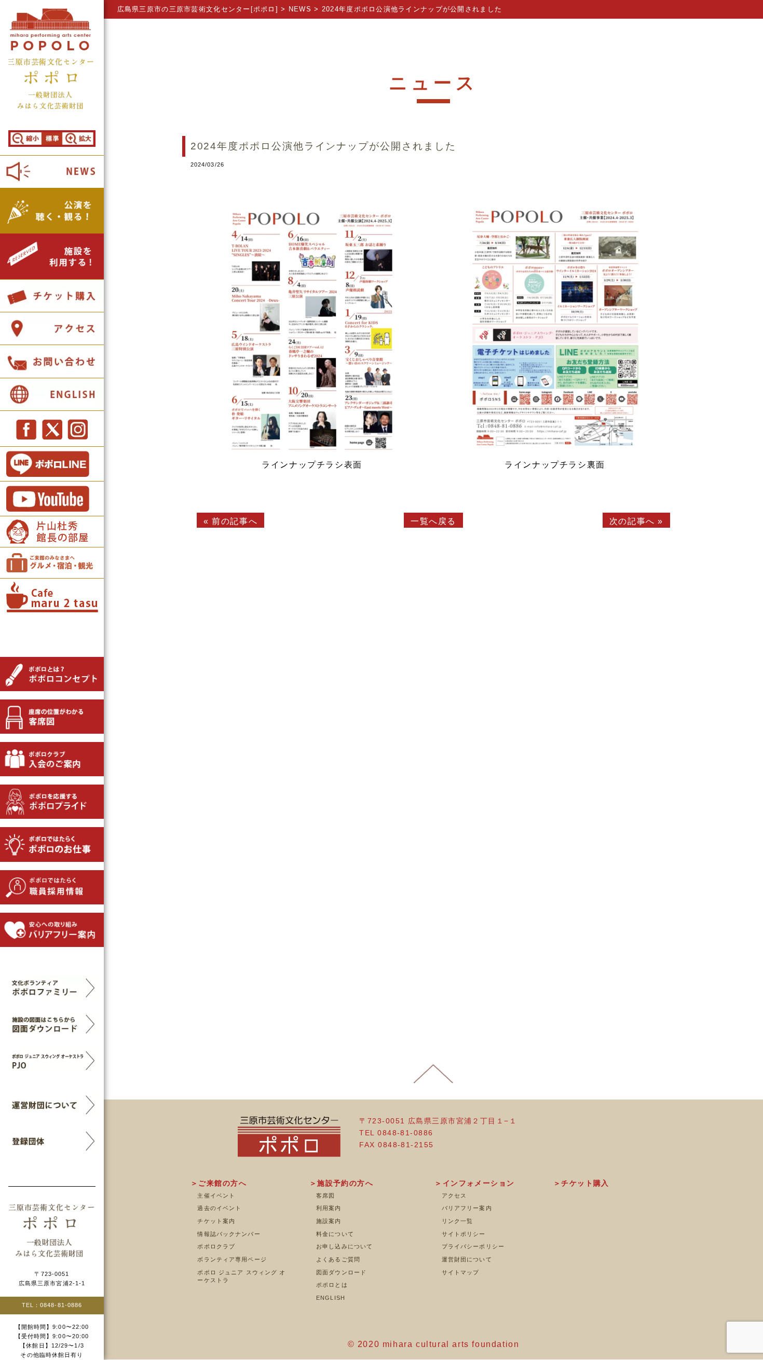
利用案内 (328, 1208)
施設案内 (328, 1221)
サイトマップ (461, 1272)
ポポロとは (332, 1285)
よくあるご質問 (338, 1259)
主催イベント (216, 1195)
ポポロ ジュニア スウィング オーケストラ (241, 1276)
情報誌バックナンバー (228, 1234)
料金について (335, 1234)
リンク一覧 (457, 1221)
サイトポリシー (464, 1234)
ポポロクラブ (216, 1246)
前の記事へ (234, 521)
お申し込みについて (344, 1246)
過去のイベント (219, 1208)
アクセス (454, 1195)
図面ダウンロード (341, 1272)
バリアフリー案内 (467, 1208)
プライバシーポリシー (473, 1246)
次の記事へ (632, 521)
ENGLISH (330, 1298)
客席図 (325, 1195)
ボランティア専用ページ (231, 1259)
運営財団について (467, 1259)
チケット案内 (216, 1221)
